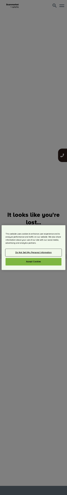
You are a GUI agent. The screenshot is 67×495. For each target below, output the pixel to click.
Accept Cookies (33, 261)
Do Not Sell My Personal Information (33, 252)
